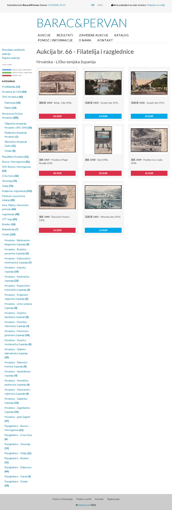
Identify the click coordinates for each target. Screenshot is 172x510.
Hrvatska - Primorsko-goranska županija (17, 333)
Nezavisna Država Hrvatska (12, 115)
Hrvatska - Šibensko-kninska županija (16, 364)
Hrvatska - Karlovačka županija (17, 278)
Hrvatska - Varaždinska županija (17, 373)
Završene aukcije (93, 35)
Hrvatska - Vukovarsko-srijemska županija (18, 391)
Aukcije (44, 35)
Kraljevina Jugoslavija (17, 191)
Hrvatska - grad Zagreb (17, 418)
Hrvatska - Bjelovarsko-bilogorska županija (18, 242)
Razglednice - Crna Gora (18, 437)
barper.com (84, 504)
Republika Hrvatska (15, 156)
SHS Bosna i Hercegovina (16, 168)
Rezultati (65, 35)
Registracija (113, 499)
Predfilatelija (11, 86)
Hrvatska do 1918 (14, 91)
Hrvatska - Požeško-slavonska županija (17, 324)
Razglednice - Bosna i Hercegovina (17, 428)
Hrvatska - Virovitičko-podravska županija (17, 382)
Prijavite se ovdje (156, 5)
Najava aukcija (11, 58)
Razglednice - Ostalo (16, 483)
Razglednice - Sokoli (18, 476)
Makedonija (10, 229)
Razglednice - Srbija (18, 453)
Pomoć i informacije (55, 40)
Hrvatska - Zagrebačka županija (17, 409)
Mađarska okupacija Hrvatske (16, 134)
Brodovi (8, 224)
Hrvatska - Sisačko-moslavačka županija (18, 342)
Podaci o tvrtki (83, 499)
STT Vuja (9, 219)
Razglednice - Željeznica (18, 469)
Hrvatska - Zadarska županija (16, 400)
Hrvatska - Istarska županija (15, 269)
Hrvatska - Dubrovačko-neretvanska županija (18, 260)
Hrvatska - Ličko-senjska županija (18, 305)
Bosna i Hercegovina (16, 161)
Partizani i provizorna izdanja (13, 198)
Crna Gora (10, 175)
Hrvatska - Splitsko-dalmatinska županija (16, 353)
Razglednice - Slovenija (17, 446)
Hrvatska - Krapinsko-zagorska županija (17, 296)
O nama (85, 40)
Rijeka (10, 107)
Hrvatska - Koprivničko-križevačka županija (18, 287)
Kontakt (105, 40)
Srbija (7, 186)
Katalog (121, 35)
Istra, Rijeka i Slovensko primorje (15, 207)
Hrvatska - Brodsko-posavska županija (17, 251)
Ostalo (10, 150)
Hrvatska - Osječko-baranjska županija (17, 315)
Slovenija (9, 180)
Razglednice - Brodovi (17, 460)
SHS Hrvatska (12, 96)
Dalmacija (12, 102)
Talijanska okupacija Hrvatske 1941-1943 (18, 125)
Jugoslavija (10, 214)
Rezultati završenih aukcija (13, 51)
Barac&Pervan (81, 23)
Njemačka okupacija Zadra (16, 143)
